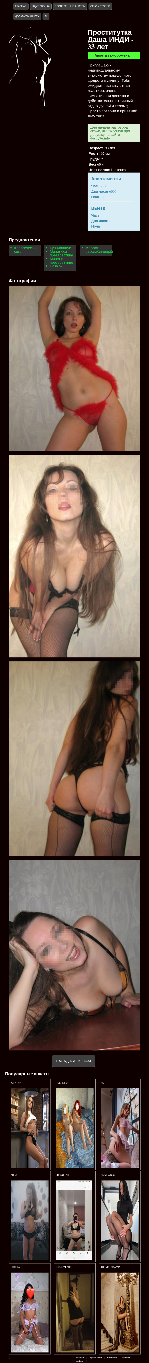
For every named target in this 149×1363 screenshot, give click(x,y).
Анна (14, 1175)
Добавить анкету (27, 16)
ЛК (45, 16)
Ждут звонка (41, 6)
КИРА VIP (16, 1083)
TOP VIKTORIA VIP (110, 1267)
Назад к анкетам (73, 1061)
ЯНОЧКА (15, 1267)
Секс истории (100, 6)
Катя (103, 1083)
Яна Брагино (64, 1267)
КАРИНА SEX (108, 1175)
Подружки (62, 1083)
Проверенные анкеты (70, 6)
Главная (21, 6)
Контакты (112, 1357)
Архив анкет (96, 1357)
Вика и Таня (63, 1175)
